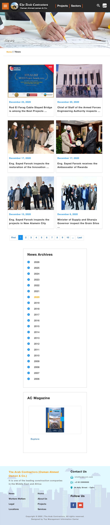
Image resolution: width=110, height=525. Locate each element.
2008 (36, 367)
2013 (36, 338)
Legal (11, 504)
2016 (36, 320)
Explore (35, 439)
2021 (36, 291)
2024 (36, 274)
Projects (62, 6)
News (11, 494)
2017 (36, 314)
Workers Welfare (17, 499)
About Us (42, 499)
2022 (36, 285)
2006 (36, 379)
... (73, 238)
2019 (36, 303)
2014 (36, 332)
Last (80, 238)
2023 (36, 279)
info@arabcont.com (84, 477)
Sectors (76, 6)
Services (42, 509)
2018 (36, 309)
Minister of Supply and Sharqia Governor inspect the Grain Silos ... (78, 223)
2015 (36, 326)
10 (68, 238)
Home (9, 52)
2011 (36, 349)
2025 (36, 268)
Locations (14, 509)
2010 (36, 355)
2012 (36, 344)
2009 (36, 361)
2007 (36, 373)
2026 (36, 262)
